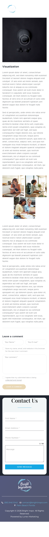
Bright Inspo (28, 511)
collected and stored (13, 380)
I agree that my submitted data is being (20, 378)
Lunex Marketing (30, 516)
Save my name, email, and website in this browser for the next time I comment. (25, 349)
